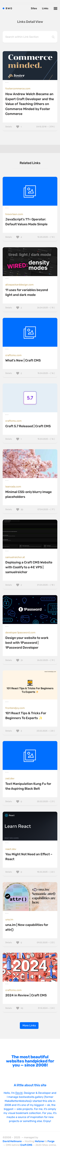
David (18, 1092)
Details (30, 126)
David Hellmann (12, 1141)
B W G (9, 8)
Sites (34, 8)
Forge (51, 1141)
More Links (29, 1025)
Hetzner (39, 1141)
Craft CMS (26, 1144)
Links (45, 8)
